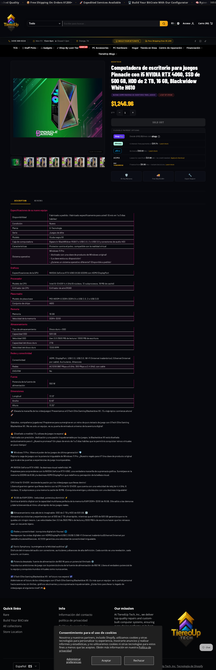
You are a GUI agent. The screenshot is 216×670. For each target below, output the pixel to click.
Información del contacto (75, 615)
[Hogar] (11, 23)
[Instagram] (200, 41)
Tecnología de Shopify (190, 666)
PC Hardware (120, 47)
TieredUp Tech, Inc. (164, 666)
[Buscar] (164, 23)
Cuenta (188, 23)
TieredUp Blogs (107, 53)
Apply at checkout (178, 158)
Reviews (38, 200)
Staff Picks (30, 47)
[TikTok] (205, 41)
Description (20, 200)
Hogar (135, 47)
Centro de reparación (170, 47)
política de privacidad (73, 620)
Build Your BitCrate (128, 41)
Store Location (12, 632)
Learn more (164, 144)
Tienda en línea (148, 47)
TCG (15, 47)
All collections (12, 626)
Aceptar (106, 660)
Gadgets (47, 47)
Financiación (193, 47)
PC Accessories (100, 47)
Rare (6, 615)
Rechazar (139, 660)
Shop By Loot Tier (73, 47)
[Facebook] (195, 41)
